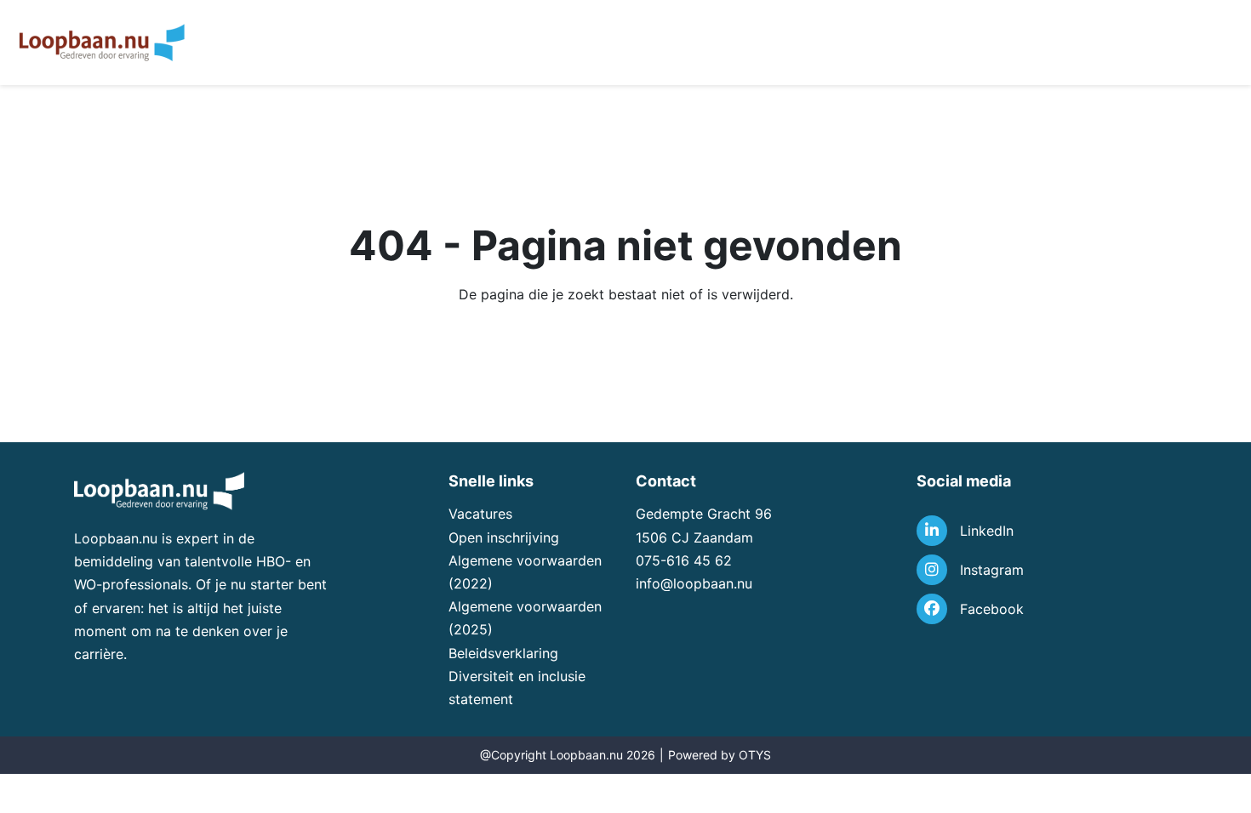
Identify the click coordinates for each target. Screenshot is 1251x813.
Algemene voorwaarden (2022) (525, 572)
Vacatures (480, 513)
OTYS (755, 755)
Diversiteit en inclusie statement (517, 688)
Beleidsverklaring (503, 653)
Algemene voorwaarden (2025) (525, 618)
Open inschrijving (503, 537)
